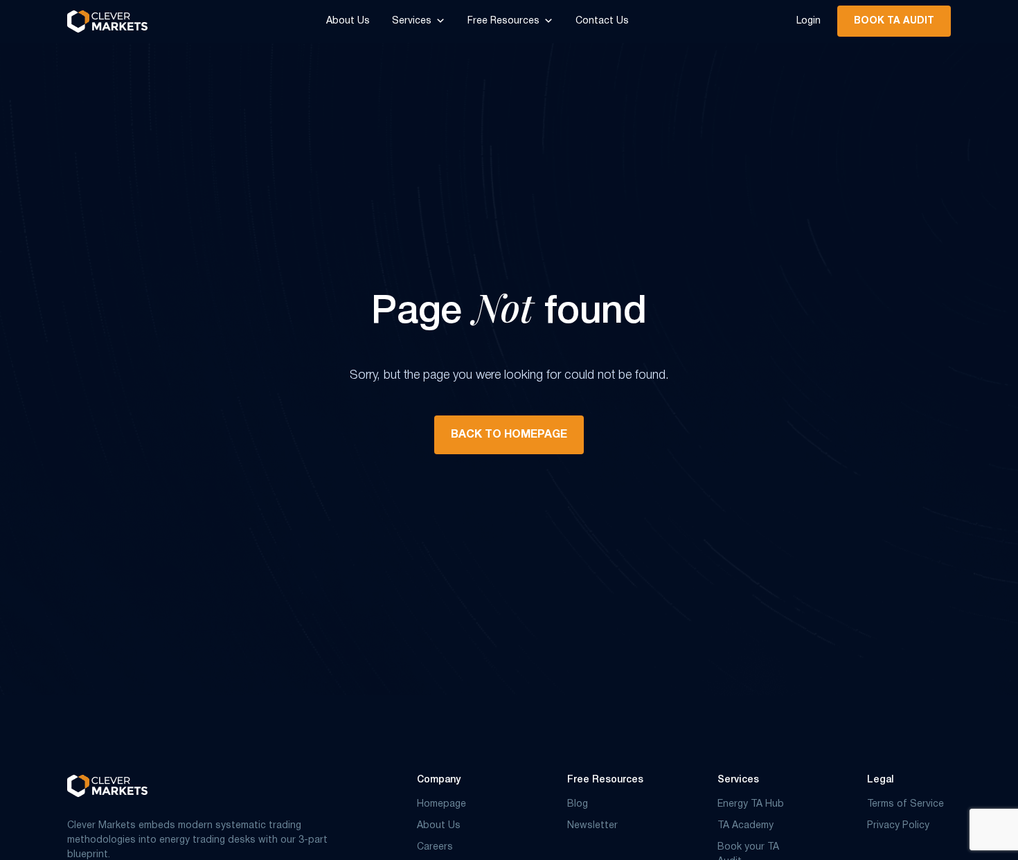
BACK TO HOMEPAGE (509, 435)
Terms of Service (905, 804)
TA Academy (745, 825)
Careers (435, 847)
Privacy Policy (898, 825)
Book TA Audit (894, 21)
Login (808, 21)
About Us (348, 21)
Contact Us (602, 21)
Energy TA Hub (750, 804)
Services (411, 21)
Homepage (441, 804)
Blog (577, 804)
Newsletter (592, 825)
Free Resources (503, 21)
